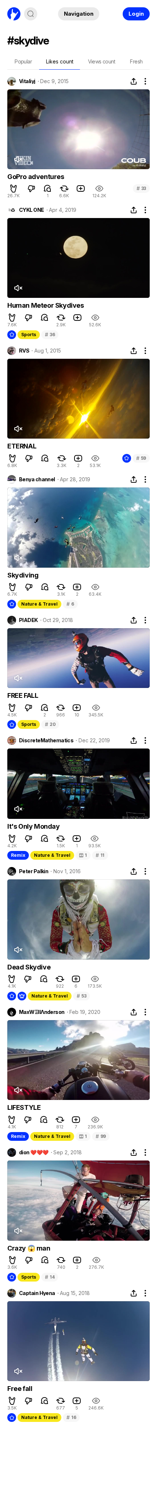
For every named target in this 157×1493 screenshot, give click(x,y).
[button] (13, 188)
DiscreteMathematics (46, 740)
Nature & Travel (39, 604)
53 (81, 996)
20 (50, 724)
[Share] (133, 81)
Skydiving (22, 575)
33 (141, 188)
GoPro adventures (35, 176)
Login (136, 13)
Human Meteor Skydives (45, 305)
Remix (18, 855)
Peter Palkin (33, 871)
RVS (24, 350)
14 (49, 1277)
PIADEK (28, 620)
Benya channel (37, 479)
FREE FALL (22, 695)
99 (101, 1136)
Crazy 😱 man (28, 1248)
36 (50, 334)
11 (100, 855)
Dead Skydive (28, 967)
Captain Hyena (37, 1293)
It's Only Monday (33, 826)
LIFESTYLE (24, 1107)
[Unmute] (17, 159)
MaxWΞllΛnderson (42, 1012)
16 (71, 1417)
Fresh (136, 61)
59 (141, 458)
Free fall (19, 1388)
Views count (101, 61)
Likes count (59, 61)
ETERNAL (21, 446)
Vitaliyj (27, 81)
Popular (23, 61)
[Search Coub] (30, 13)
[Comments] (47, 188)
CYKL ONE (31, 210)
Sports (28, 334)
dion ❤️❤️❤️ (34, 1152)
